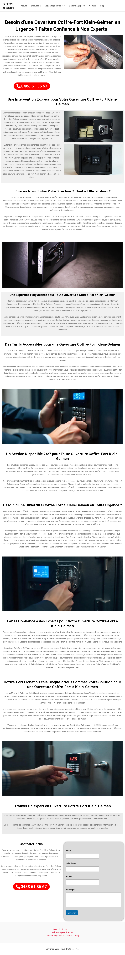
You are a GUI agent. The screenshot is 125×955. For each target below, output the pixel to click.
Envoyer (72, 912)
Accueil (24, 5)
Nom (69, 850)
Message (71, 889)
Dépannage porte (77, 5)
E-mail (70, 876)
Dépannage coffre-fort (55, 5)
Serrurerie (36, 5)
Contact (92, 5)
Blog (102, 5)
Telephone (72, 863)
